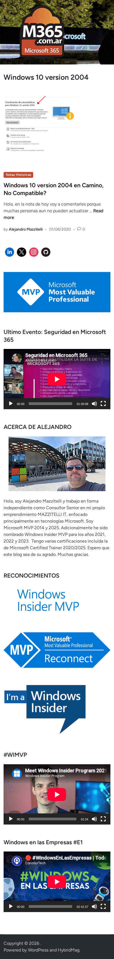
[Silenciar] (94, 403)
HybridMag (68, 950)
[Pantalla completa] (103, 403)
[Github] (46, 252)
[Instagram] (34, 252)
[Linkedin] (10, 252)
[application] (57, 379)
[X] (21, 252)
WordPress (38, 950)
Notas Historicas (18, 175)
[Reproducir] (11, 403)
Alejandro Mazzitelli (26, 229)
